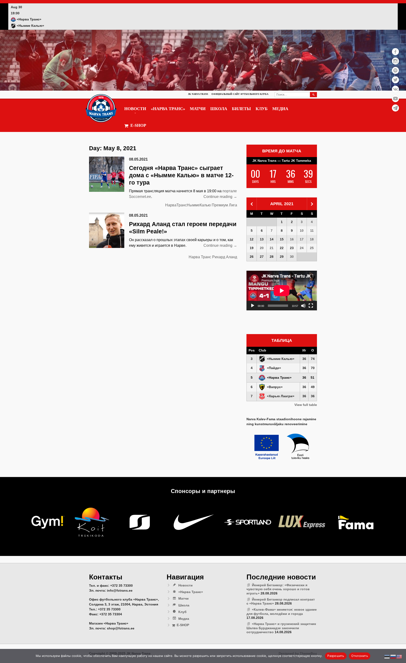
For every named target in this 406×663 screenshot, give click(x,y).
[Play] (252, 305)
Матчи (198, 108)
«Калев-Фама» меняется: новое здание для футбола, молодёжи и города (281, 612)
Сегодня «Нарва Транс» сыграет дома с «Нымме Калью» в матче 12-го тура (181, 175)
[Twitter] (395, 79)
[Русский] (393, 656)
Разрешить (335, 656)
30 (292, 256)
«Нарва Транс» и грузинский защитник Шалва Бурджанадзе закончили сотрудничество (281, 628)
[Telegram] (395, 108)
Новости (135, 108)
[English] (399, 656)
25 (312, 248)
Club (262, 350)
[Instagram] (395, 61)
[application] (281, 290)
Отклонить (359, 656)
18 (312, 239)
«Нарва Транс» (168, 108)
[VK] (395, 89)
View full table (305, 405)
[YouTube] (395, 98)
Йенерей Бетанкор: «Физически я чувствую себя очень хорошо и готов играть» (278, 589)
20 (262, 248)
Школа (218, 108)
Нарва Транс (200, 257)
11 (312, 230)
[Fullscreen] (310, 305)
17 (302, 239)
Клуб (262, 108)
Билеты (241, 108)
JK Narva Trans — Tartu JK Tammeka (281, 160)
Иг (304, 350)
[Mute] (303, 305)
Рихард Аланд (224, 257)
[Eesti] (387, 656)
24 (302, 248)
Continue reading (220, 197)
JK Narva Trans (198, 94)
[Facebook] (395, 51)
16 (292, 239)
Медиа (280, 108)
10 (302, 230)
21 (271, 248)
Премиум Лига (224, 205)
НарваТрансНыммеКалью (188, 205)
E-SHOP (138, 125)
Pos (252, 350)
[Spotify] (395, 70)
